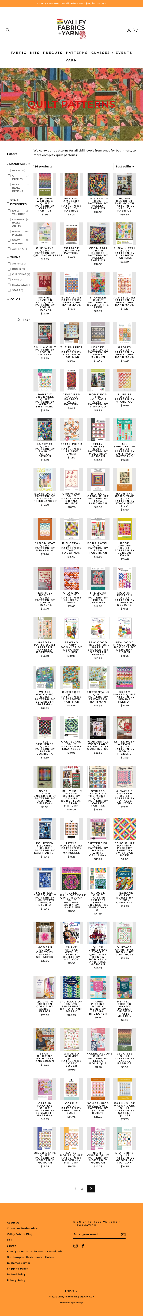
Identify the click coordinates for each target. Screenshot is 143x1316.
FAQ (10, 1240)
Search (11, 1245)
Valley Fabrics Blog (19, 1234)
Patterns (77, 53)
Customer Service (19, 1263)
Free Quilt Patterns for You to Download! (34, 1251)
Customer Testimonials (22, 1228)
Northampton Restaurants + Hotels (30, 1257)
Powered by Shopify (71, 1302)
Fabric (19, 53)
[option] (71, 4)
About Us (13, 1222)
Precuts (53, 53)
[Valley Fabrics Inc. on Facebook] (83, 1246)
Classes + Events (111, 53)
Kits (35, 53)
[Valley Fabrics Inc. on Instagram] (75, 1246)
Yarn (71, 60)
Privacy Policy (16, 1280)
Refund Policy (16, 1274)
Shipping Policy (17, 1268)
